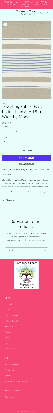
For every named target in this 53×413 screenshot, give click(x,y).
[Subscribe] (45, 250)
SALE (7, 338)
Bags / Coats (10, 332)
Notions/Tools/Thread (14, 321)
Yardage (5, 137)
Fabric (7, 310)
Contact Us (9, 370)
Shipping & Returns (12, 365)
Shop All (8, 304)
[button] (5, 13)
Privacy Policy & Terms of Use (16, 381)
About (7, 376)
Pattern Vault (10, 349)
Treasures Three (29, 412)
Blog (6, 343)
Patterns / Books (11, 315)
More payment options (27, 164)
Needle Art (9, 327)
